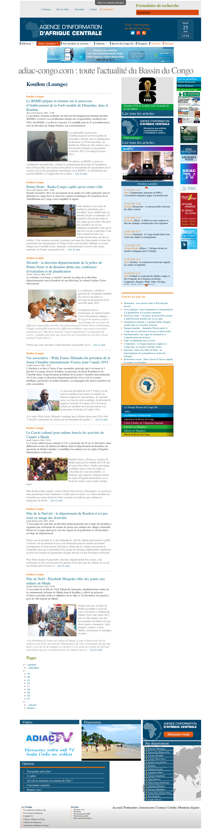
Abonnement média (80, 816)
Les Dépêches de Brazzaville (35, 810)
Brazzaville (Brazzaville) (159, 752)
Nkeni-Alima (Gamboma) (158, 782)
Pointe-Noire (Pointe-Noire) (159, 792)
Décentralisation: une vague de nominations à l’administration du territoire (145, 336)
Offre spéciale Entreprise (82, 818)
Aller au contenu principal (110, 2)
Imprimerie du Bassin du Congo (37, 825)
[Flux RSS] (143, 34)
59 (28, 673)
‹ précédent (33, 667)
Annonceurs (147, 807)
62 (28, 683)
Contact (161, 807)
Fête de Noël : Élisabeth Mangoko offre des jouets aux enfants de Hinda (65, 580)
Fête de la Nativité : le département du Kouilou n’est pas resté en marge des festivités (67, 515)
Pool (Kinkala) (154, 796)
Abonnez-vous (78, 809)
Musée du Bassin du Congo (35, 819)
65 (28, 692)
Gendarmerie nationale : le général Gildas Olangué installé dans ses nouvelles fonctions (147, 323)
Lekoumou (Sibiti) (155, 772)
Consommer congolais (38, 785)
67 (28, 698)
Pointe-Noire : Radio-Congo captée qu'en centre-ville (64, 186)
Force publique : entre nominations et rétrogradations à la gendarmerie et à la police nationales (148, 311)
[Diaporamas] (111, 759)
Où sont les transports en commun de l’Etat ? (49, 780)
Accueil (117, 807)
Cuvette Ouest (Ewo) (157, 758)
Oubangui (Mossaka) (156, 785)
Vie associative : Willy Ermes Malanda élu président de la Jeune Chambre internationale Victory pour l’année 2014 (68, 359)
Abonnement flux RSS (81, 813)
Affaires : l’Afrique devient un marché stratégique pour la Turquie (145, 249)
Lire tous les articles (138, 113)
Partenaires (131, 807)
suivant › (33, 704)
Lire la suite (81, 173)
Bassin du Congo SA (123, 43)
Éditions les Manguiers (33, 822)
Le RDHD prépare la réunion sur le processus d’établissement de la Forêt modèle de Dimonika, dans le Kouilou (67, 105)
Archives (156, 43)
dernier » (32, 707)
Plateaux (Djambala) (156, 789)
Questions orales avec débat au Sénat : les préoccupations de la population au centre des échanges (145, 353)
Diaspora (142, 43)
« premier (31, 664)
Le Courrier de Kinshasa (34, 813)
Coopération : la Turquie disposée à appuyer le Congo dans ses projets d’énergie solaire (145, 345)
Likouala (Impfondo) (156, 775)
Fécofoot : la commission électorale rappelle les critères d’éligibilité (147, 263)
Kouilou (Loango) (155, 769)
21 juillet (31, 776)
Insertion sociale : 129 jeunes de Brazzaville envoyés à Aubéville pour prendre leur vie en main (148, 317)
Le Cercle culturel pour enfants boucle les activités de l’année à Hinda (65, 434)
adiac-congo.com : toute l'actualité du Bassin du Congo (105, 70)
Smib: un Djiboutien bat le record (139, 340)
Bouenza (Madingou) (156, 748)
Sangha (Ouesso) (155, 799)
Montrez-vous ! (34, 789)
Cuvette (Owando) (155, 755)
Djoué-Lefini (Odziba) (157, 762)
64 (28, 689)
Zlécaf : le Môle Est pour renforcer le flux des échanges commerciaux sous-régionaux (146, 222)
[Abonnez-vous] (172, 739)
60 (28, 676)
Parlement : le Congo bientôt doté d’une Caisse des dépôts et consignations (147, 236)
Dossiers (169, 43)
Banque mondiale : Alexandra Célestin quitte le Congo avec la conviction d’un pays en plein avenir (147, 329)
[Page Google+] (137, 34)
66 (28, 695)
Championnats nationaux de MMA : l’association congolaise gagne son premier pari (146, 194)
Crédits (172, 807)
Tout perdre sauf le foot (38, 771)
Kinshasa (152, 765)
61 (28, 680)
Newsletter (77, 811)
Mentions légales (188, 807)
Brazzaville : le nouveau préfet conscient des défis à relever (147, 208)
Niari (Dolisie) (154, 779)
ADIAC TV (29, 816)
